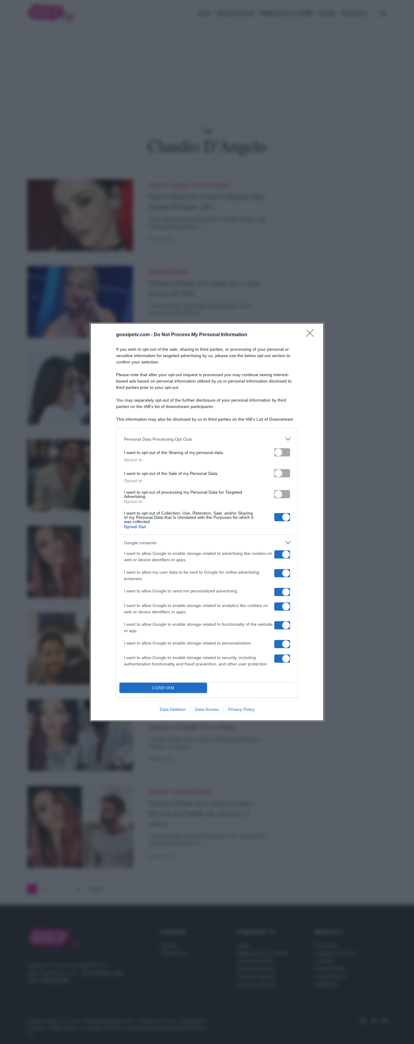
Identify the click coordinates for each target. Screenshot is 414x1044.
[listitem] (207, 439)
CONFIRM (163, 688)
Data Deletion (173, 709)
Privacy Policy (241, 709)
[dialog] (207, 522)
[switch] (282, 452)
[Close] (312, 335)
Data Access (207, 709)
